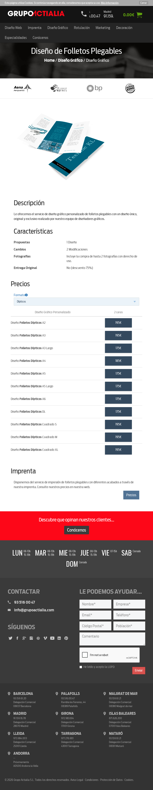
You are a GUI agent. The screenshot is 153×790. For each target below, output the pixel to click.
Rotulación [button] (82, 28)
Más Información (110, 2)
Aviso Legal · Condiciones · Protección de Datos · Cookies (101, 779)
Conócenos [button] (40, 38)
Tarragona (71, 733)
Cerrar (143, 2)
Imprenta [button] (34, 28)
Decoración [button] (124, 28)
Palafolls (70, 694)
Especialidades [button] (16, 38)
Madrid (19, 713)
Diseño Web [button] (13, 28)
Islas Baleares (122, 713)
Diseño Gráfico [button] (57, 28)
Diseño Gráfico (70, 60)
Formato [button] (19, 295)
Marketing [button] (103, 28)
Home (49, 60)
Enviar (139, 670)
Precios (131, 495)
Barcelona (23, 694)
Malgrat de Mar (123, 694)
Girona (67, 713)
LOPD (111, 667)
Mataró (116, 733)
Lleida (19, 733)
